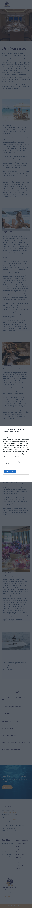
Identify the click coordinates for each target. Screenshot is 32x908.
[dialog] (16, 454)
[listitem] (16, 462)
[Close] (28, 430)
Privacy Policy (26, 478)
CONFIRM (9, 471)
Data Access (16, 478)
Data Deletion (6, 478)
